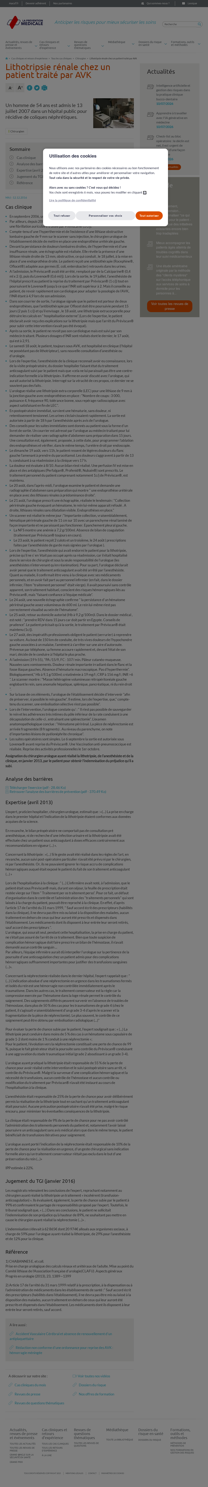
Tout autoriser (149, 215)
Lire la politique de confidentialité (72, 200)
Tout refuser (62, 215)
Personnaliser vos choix (105, 215)
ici (144, 192)
